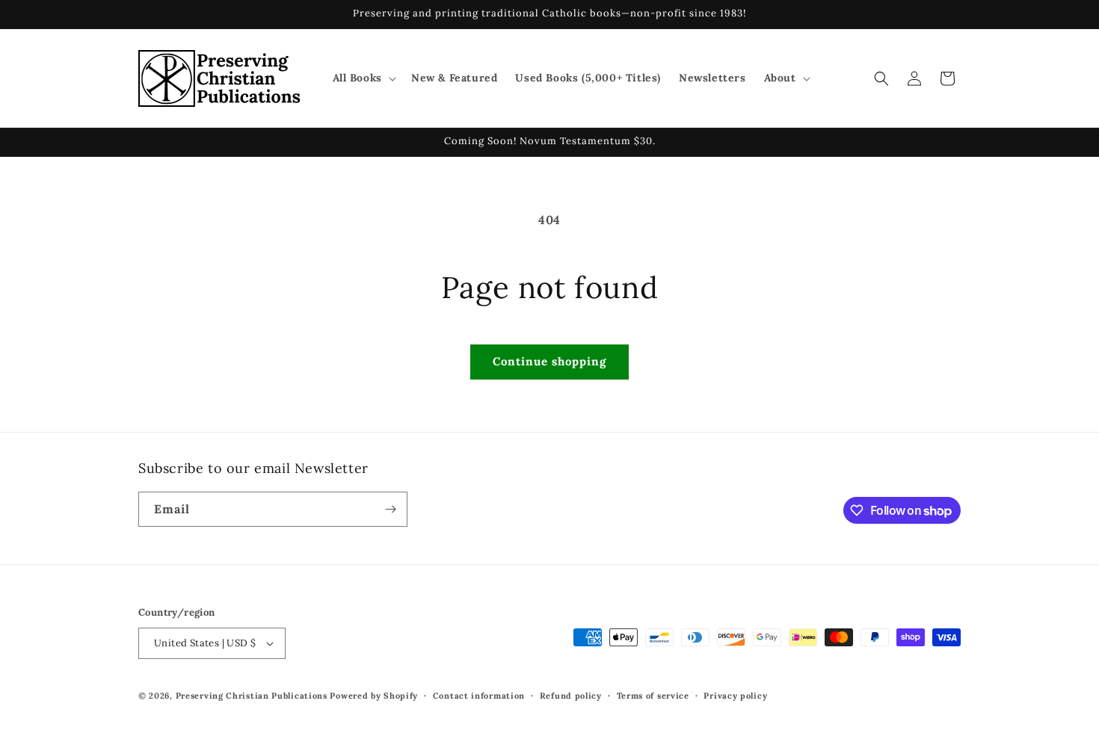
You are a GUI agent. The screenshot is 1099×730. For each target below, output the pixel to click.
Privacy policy (735, 695)
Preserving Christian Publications (251, 695)
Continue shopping (549, 361)
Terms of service (653, 695)
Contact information (479, 695)
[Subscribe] (390, 509)
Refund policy (571, 695)
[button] (363, 77)
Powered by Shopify (374, 695)
